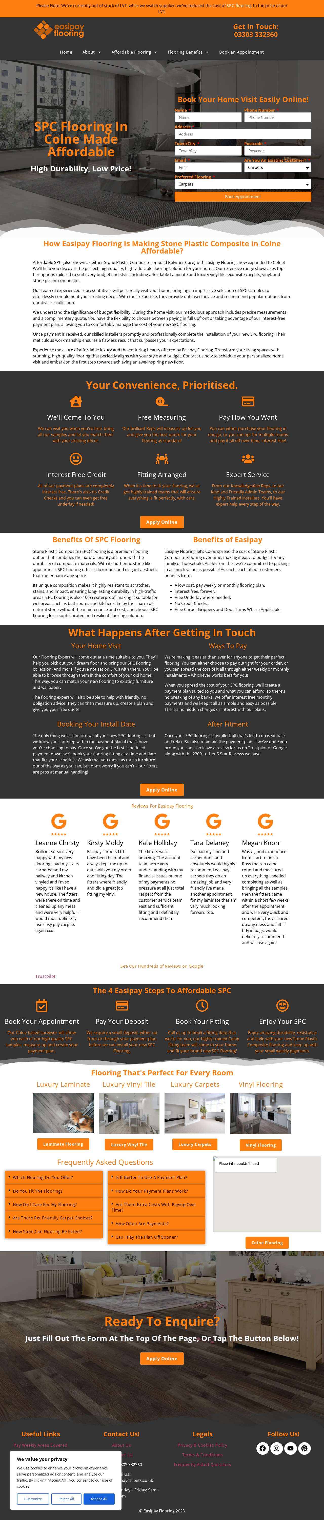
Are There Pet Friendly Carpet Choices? (53, 1218)
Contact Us (121, 1455)
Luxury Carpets (195, 1084)
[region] (66, 1480)
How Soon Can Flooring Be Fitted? (47, 1231)
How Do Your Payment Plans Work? (152, 1191)
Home (66, 52)
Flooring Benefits (185, 52)
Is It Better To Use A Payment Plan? (151, 1177)
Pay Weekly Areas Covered (40, 1445)
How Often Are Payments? (142, 1224)
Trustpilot (45, 976)
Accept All (99, 1498)
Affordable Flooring (131, 52)
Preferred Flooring (193, 177)
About (89, 52)
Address (183, 127)
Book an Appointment (241, 52)
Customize (33, 1498)
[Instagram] (276, 1448)
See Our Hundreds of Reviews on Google (161, 966)
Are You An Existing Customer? (275, 160)
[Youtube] (290, 1448)
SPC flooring (239, 5)
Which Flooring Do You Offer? (43, 1177)
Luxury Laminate (63, 1084)
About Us (121, 1445)
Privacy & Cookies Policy (202, 1445)
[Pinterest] (304, 1448)
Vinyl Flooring (261, 1084)
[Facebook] (262, 1448)
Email (181, 160)
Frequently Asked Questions (202, 1464)
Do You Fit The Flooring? (38, 1191)
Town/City (185, 144)
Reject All (66, 1498)
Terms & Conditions (202, 1455)
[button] (54, 1177)
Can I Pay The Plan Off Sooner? (147, 1237)
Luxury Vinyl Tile (129, 1084)
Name (181, 110)
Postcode (254, 144)
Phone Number (260, 110)
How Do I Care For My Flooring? (45, 1204)
